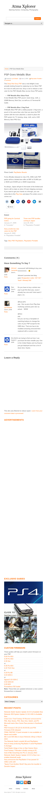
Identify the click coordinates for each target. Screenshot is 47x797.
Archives (26, 788)
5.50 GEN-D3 (8, 682)
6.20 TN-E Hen (9, 668)
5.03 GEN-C (8, 675)
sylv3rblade (15, 78)
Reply (6, 277)
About (33, 788)
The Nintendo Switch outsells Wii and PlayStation (21, 741)
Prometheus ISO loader (12, 686)
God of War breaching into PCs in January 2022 (20, 753)
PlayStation (19, 241)
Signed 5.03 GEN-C (11, 679)
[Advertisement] (23, 39)
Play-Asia (19, 194)
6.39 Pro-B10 (8, 659)
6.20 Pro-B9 (8, 673)
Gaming (18, 788)
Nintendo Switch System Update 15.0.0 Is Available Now (23, 712)
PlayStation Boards (20, 172)
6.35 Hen (7, 661)
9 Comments (7, 80)
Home (6, 69)
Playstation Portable (36, 78)
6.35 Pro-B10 (8, 666)
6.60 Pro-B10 (8, 656)
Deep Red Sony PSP (14, 83)
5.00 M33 (7, 684)
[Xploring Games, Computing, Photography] (24, 6)
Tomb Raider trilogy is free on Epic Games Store (20, 748)
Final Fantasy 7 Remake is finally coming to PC (20, 750)
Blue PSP (11, 241)
